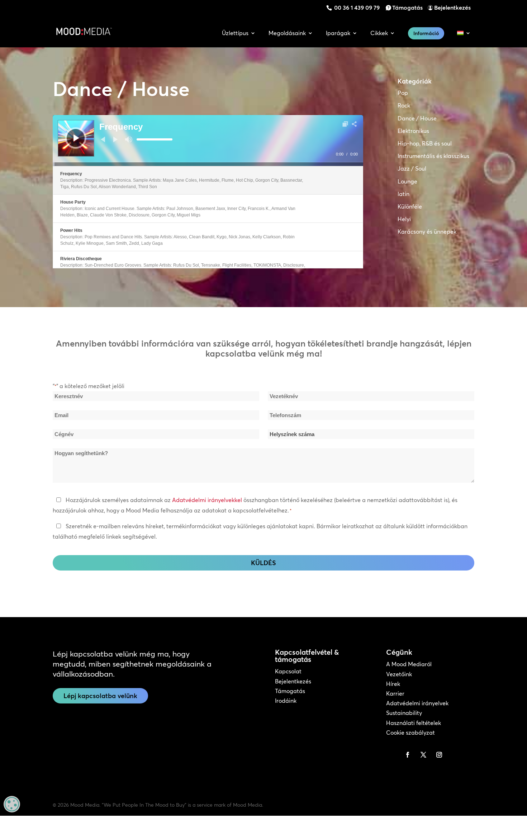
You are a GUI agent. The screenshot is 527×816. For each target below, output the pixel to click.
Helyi (404, 219)
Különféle (410, 206)
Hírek (393, 683)
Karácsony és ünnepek (427, 231)
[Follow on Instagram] (439, 754)
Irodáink (285, 700)
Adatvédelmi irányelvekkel (207, 500)
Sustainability (404, 712)
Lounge (407, 181)
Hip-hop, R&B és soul (425, 143)
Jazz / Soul (412, 168)
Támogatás (407, 7)
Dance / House (417, 118)
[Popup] (345, 124)
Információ (426, 33)
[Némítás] (128, 139)
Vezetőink (399, 674)
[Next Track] (115, 139)
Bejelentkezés (452, 7)
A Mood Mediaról (409, 664)
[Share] (354, 124)
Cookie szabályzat (410, 732)
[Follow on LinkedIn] (392, 754)
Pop (403, 92)
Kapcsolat (288, 671)
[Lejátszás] (76, 138)
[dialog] (12, 804)
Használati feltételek (413, 722)
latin (403, 193)
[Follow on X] (423, 754)
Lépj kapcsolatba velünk (100, 696)
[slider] (154, 139)
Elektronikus (413, 130)
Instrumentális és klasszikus (433, 155)
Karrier (395, 693)
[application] (208, 140)
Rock (404, 105)
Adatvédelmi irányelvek (417, 703)
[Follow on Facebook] (407, 754)
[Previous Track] (103, 139)
